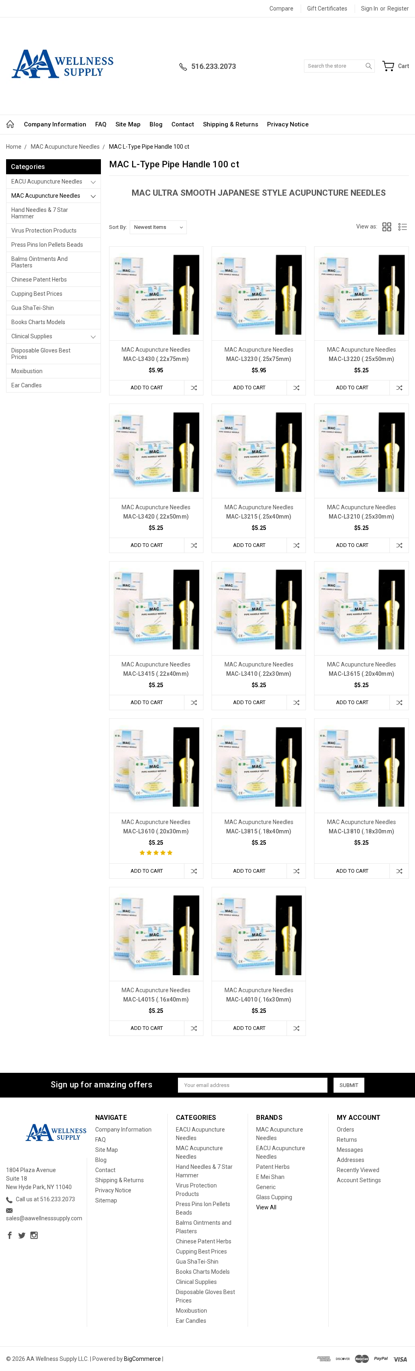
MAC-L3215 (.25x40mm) (259, 516)
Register (398, 8)
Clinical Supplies (31, 336)
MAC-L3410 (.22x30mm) (259, 674)
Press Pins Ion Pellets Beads (47, 244)
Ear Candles (26, 385)
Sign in (369, 8)
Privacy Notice (288, 124)
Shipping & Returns (230, 124)
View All (266, 1207)
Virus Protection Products (44, 230)
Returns (347, 1139)
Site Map (128, 124)
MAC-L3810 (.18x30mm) (361, 831)
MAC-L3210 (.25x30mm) (361, 516)
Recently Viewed (358, 1170)
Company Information (55, 124)
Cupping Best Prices (36, 293)
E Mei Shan (270, 1177)
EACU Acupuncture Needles (46, 181)
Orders (345, 1129)
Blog (156, 124)
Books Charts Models (38, 322)
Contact (182, 124)
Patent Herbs (273, 1167)
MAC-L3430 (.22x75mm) (156, 359)
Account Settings (359, 1180)
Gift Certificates (327, 8)
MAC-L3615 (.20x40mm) (361, 674)
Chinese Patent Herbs (39, 279)
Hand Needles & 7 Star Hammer (39, 213)
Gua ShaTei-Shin (32, 308)
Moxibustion (27, 371)
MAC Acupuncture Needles (45, 195)
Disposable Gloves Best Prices (41, 353)
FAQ (101, 124)
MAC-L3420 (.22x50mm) (156, 516)
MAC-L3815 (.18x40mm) (259, 831)
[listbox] (158, 227)
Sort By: (118, 227)
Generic (266, 1187)
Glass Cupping (274, 1197)
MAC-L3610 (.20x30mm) (156, 831)
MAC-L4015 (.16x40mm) (156, 999)
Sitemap (106, 1200)
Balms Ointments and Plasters (39, 262)
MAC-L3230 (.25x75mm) (259, 359)
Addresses (350, 1160)
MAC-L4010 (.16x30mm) (259, 999)
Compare (281, 8)
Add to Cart (146, 387)
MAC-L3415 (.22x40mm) (156, 674)
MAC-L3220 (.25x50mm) (361, 359)
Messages (350, 1150)
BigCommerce (142, 1359)
